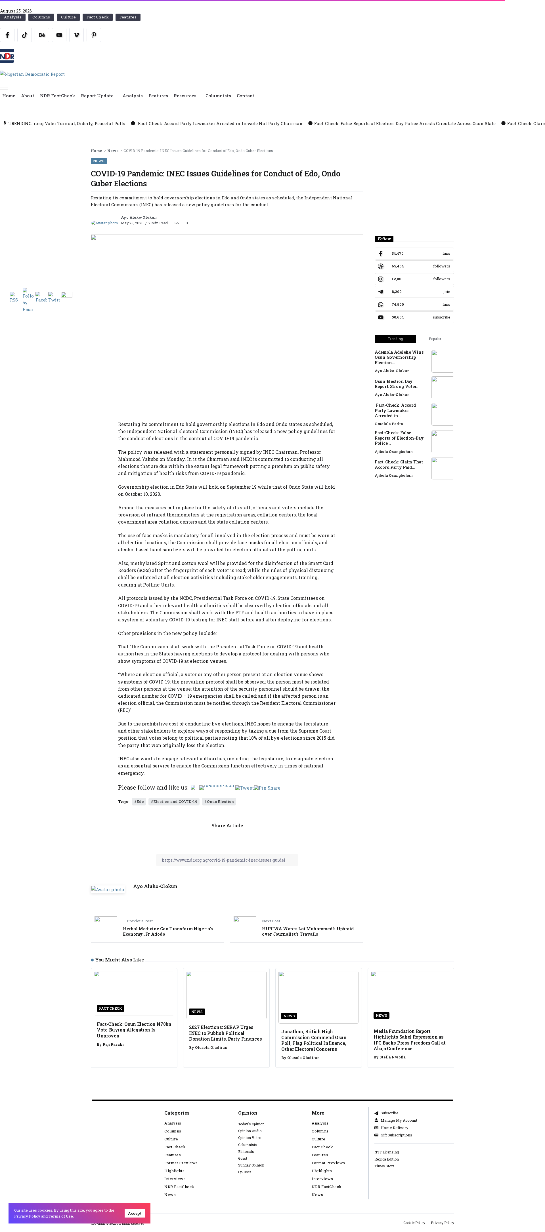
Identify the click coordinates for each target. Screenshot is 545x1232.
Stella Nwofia (393, 1057)
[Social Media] (7, 35)
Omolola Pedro (389, 423)
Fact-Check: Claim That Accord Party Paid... (399, 464)
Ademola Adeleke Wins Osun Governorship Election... (399, 357)
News (112, 150)
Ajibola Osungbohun (394, 451)
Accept (134, 1213)
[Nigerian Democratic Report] (32, 73)
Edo (140, 801)
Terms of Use (61, 1216)
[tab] (395, 339)
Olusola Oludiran (211, 1047)
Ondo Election (220, 801)
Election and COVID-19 (175, 801)
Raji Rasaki (113, 1044)
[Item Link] (442, 361)
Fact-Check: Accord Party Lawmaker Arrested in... (395, 410)
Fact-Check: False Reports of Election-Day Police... (399, 438)
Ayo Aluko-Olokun (139, 217)
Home (96, 150)
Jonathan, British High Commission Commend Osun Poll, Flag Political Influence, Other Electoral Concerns (314, 1040)
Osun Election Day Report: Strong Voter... (397, 384)
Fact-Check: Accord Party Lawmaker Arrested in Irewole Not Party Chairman (132, 123)
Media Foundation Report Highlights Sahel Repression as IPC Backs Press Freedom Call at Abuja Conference (409, 1039)
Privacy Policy (27, 1216)
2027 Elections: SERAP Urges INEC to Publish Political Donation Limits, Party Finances (225, 1033)
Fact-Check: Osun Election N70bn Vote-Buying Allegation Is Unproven (134, 1030)
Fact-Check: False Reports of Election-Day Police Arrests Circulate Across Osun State (317, 123)
